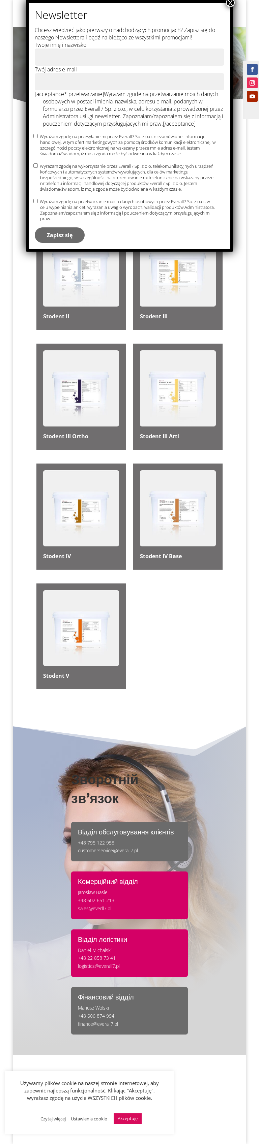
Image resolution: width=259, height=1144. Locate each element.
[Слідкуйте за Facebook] (252, 69)
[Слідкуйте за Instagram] (252, 82)
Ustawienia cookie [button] (89, 1119)
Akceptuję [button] (128, 1118)
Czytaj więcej (53, 1119)
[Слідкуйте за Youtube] (252, 96)
